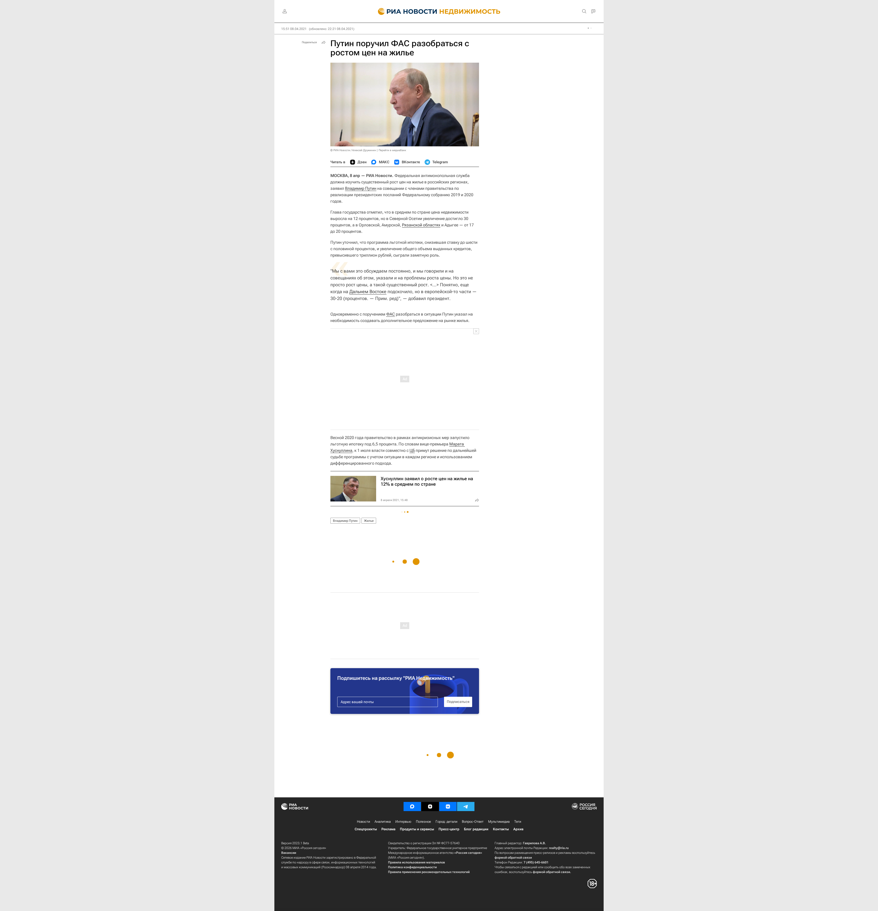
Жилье (369, 520)
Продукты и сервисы (417, 829)
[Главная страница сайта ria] (405, 11)
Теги (517, 822)
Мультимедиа (499, 822)
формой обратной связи (513, 857)
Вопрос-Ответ (473, 822)
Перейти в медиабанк (392, 150)
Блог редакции (476, 829)
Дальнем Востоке (367, 291)
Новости (363, 822)
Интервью (403, 822)
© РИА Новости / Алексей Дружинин (353, 150)
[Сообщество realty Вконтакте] (448, 806)
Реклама (388, 829)
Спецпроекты (366, 829)
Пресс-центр (449, 829)
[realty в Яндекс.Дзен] (430, 806)
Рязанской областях (421, 224)
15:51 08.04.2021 (294, 29)
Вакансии (288, 853)
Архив (518, 829)
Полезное (423, 822)
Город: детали (446, 822)
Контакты (501, 829)
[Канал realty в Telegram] (465, 806)
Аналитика (383, 822)
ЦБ (412, 450)
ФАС (390, 314)
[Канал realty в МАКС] (412, 806)
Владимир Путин (360, 188)
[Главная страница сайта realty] (439, 11)
